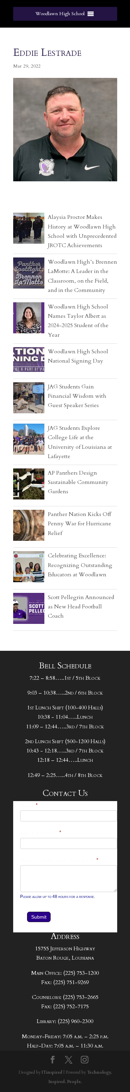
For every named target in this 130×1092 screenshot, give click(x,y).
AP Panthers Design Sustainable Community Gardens (78, 482)
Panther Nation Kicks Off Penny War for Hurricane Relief (79, 523)
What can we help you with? (59, 860)
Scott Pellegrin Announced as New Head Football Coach (81, 607)
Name (29, 805)
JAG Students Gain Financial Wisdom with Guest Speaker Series (77, 396)
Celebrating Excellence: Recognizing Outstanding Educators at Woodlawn (80, 565)
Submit (38, 917)
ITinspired (52, 1072)
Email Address (41, 833)
